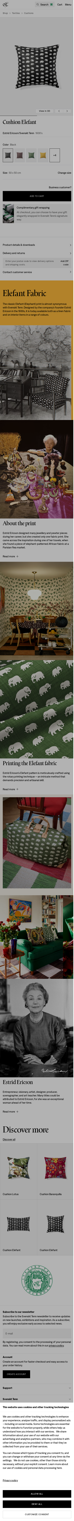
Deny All (37, 1504)
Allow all (37, 1494)
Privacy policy (10, 1480)
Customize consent (37, 1514)
